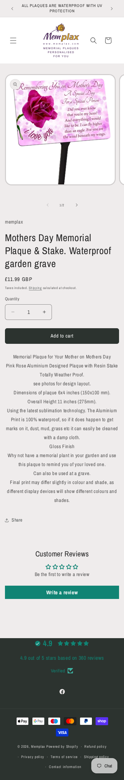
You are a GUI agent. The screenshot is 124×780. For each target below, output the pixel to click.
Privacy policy (32, 756)
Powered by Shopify (62, 746)
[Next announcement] (111, 8)
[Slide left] (47, 205)
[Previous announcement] (12, 8)
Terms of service (64, 756)
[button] (13, 40)
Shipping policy (96, 756)
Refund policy (95, 746)
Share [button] (17, 520)
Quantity (12, 299)
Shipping (35, 288)
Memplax (38, 746)
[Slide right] (76, 205)
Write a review (62, 592)
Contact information (65, 766)
